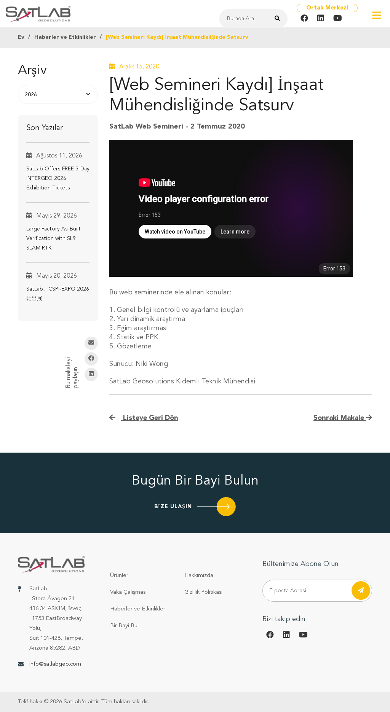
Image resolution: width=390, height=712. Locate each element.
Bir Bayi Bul (124, 626)
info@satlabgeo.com (55, 664)
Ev (21, 37)
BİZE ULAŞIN (173, 506)
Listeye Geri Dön (149, 418)
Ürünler (119, 575)
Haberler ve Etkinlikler (65, 37)
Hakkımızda (198, 575)
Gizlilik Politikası (203, 592)
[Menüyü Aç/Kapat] (376, 15)
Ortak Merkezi (327, 8)
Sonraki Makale (339, 418)
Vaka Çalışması (128, 592)
